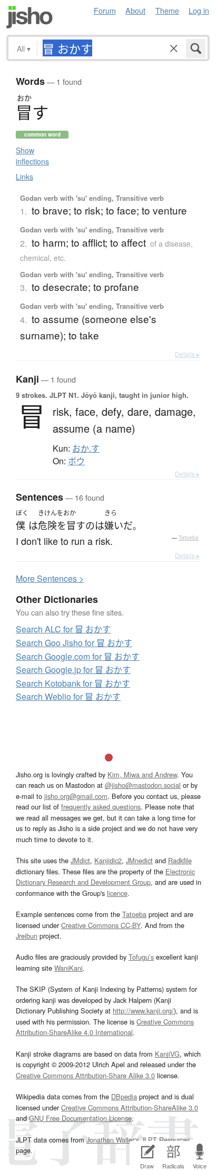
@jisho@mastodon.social (143, 785)
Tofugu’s (141, 957)
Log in (199, 10)
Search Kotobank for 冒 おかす (73, 683)
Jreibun (26, 936)
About (135, 10)
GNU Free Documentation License (80, 1118)
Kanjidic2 (108, 860)
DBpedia (124, 1096)
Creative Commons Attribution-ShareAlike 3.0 (129, 1107)
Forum (105, 10)
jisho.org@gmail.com (75, 796)
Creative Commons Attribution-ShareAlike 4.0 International (105, 1027)
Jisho (29, 17)
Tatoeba (189, 537)
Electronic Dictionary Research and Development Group (105, 876)
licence (117, 893)
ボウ (76, 461)
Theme (167, 10)
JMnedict (139, 860)
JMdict (80, 860)
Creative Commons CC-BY (101, 925)
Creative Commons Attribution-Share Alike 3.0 (85, 1075)
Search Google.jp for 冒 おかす (73, 669)
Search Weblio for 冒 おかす (68, 696)
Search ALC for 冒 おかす (63, 629)
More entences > (50, 578)
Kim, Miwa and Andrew (142, 774)
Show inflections (32, 156)
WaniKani (68, 968)
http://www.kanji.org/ (143, 1011)
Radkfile (180, 860)
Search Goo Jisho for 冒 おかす (74, 643)
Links (24, 176)
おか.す (86, 448)
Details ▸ (187, 353)
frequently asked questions (101, 807)
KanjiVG (167, 1054)
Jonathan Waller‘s (112, 1140)
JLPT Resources (165, 1140)
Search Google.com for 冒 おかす (78, 656)
